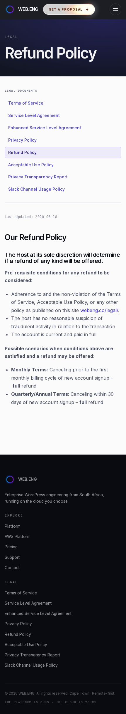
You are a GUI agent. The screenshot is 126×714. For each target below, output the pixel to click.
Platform (13, 526)
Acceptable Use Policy (31, 164)
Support (12, 557)
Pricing (11, 546)
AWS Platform (17, 536)
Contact (12, 567)
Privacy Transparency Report (38, 177)
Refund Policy (22, 152)
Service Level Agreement (34, 115)
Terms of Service (25, 103)
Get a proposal (69, 9)
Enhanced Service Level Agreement (44, 127)
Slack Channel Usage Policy (36, 189)
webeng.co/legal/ (99, 310)
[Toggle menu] (115, 9)
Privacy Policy (22, 140)
